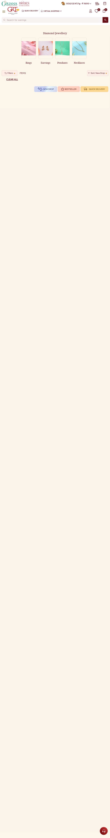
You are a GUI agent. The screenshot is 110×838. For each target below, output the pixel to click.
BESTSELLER (70, 89)
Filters (10, 73)
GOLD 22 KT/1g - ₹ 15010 (77, 3)
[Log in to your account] (90, 11)
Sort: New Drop (98, 73)
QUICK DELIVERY (97, 89)
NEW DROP (48, 89)
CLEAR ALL (12, 79)
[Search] (105, 20)
